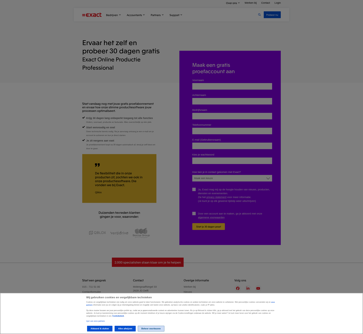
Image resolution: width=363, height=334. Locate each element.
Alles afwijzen (125, 328)
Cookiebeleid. (118, 316)
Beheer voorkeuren (151, 328)
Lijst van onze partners (95, 321)
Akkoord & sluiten (100, 328)
